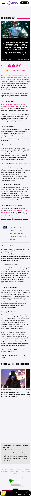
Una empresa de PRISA (15, 480)
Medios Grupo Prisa (15, 485)
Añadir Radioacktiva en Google (17, 70)
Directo (24, 2)
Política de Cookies (14, 471)
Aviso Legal (19, 469)
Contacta (4, 469)
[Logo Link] (14, 3)
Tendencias (8, 17)
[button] (3, 3)
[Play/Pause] (28, 493)
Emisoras (11, 469)
